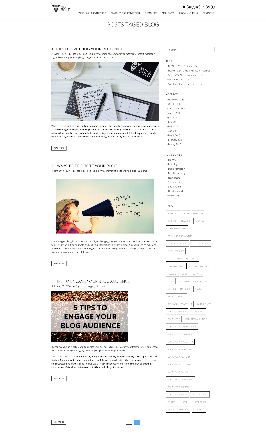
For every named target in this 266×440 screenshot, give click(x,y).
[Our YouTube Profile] (184, 7)
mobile (198, 289)
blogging (96, 53)
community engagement (123, 53)
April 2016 (173, 130)
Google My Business (192, 274)
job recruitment (201, 281)
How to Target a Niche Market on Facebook (190, 70)
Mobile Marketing (176, 173)
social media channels (195, 319)
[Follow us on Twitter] (208, 7)
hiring (171, 281)
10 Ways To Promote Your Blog (84, 166)
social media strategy (178, 387)
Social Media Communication (182, 326)
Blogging (172, 159)
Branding (172, 164)
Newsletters (174, 177)
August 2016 (174, 113)
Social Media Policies (178, 372)
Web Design (174, 195)
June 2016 (173, 121)
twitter (171, 402)
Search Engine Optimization (125, 13)
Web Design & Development (92, 13)
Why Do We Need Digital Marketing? (185, 75)
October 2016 (175, 104)
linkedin (172, 289)
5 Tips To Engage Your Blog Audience (90, 281)
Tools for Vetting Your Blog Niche (88, 49)
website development (178, 409)
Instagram (183, 281)
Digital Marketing (188, 13)
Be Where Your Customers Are (183, 66)
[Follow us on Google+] (203, 7)
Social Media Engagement (180, 334)
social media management (180, 341)
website (183, 402)
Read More (59, 148)
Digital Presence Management (182, 258)
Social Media (174, 182)
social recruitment (177, 394)
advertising (173, 213)
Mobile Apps (168, 13)
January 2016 (174, 144)
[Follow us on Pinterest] (193, 7)
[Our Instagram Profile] (189, 7)
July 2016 (172, 117)
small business (204, 304)
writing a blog (129, 170)
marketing (185, 289)
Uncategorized (175, 191)
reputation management (180, 304)
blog (79, 53)
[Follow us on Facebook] (213, 7)
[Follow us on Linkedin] (198, 7)
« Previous (59, 422)
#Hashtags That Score (179, 79)
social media (174, 319)
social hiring (197, 311)
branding (105, 53)
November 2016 (176, 99)
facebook (172, 274)
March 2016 (174, 135)
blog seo (87, 53)
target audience (93, 57)
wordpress (199, 409)
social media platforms (179, 364)
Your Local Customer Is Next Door (185, 84)
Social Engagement (177, 311)
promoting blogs (76, 57)
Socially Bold (174, 186)
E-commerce (151, 13)
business (199, 221)
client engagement (177, 228)
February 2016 (175, 139)
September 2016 (176, 108)
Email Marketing (175, 266)
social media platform (179, 357)
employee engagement (199, 266)
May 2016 (173, 126)
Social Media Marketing (179, 349)
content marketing (145, 53)
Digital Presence (59, 57)
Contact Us (209, 13)
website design (199, 402)
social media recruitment (180, 379)
